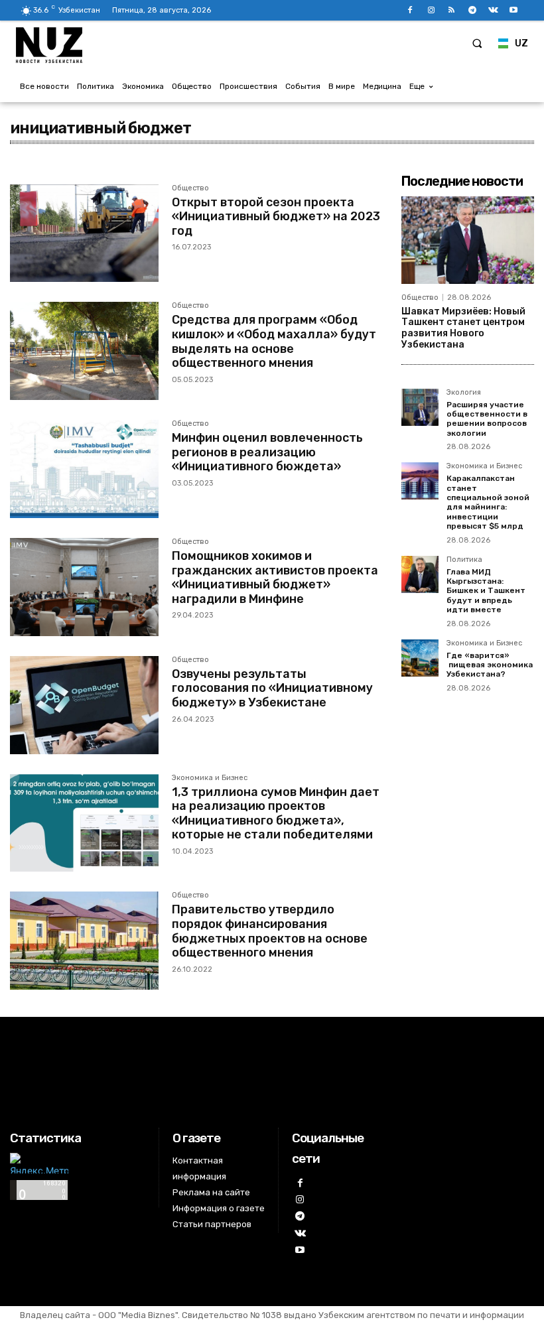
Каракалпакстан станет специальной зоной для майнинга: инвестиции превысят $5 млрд (487, 502)
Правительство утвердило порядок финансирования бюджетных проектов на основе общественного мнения (270, 931)
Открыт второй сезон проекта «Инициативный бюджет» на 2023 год (276, 216)
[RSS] (451, 10)
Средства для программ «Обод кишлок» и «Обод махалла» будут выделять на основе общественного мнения (274, 341)
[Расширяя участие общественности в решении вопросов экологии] (420, 407)
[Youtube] (514, 10)
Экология (463, 393)
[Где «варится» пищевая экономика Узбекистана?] (420, 658)
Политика (464, 560)
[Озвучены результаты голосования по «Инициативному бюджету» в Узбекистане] (84, 705)
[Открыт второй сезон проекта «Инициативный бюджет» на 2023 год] (84, 233)
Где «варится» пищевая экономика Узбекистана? (489, 665)
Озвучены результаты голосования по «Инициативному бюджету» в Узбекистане (272, 688)
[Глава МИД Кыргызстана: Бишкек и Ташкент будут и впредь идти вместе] (420, 574)
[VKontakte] (493, 10)
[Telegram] (472, 10)
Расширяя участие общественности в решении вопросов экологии (486, 419)
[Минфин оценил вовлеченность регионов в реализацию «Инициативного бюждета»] (84, 469)
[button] (477, 43)
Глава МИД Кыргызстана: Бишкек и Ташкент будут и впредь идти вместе (485, 591)
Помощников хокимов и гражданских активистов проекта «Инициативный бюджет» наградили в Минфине (275, 577)
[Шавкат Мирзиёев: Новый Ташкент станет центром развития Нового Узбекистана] (467, 240)
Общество (190, 188)
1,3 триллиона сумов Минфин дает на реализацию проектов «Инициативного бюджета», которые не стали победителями (275, 813)
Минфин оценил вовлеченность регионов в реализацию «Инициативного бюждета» (267, 452)
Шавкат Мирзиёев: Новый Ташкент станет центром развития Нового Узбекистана (463, 328)
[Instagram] (431, 10)
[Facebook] (410, 10)
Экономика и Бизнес (209, 778)
